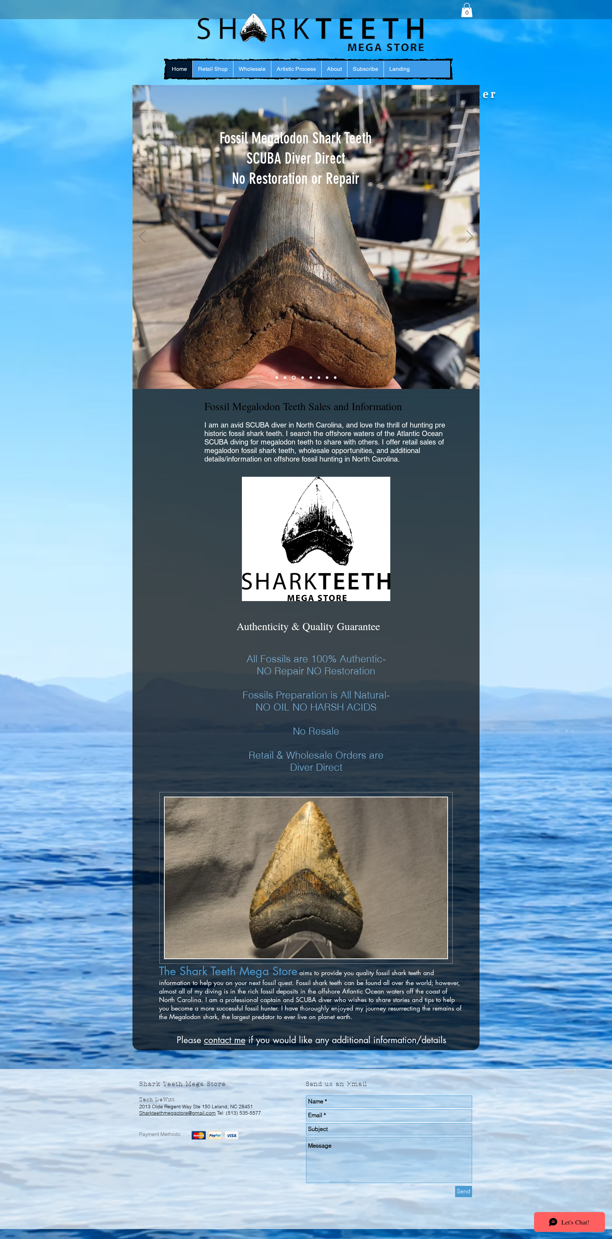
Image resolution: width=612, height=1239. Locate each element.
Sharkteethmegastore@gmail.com (177, 1113)
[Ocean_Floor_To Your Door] (327, 377)
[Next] (469, 237)
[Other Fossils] (311, 377)
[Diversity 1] (335, 377)
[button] (467, 10)
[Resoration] (293, 377)
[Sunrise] (302, 377)
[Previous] (142, 237)
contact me (224, 1040)
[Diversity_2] (285, 377)
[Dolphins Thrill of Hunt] (319, 377)
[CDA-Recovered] (277, 377)
